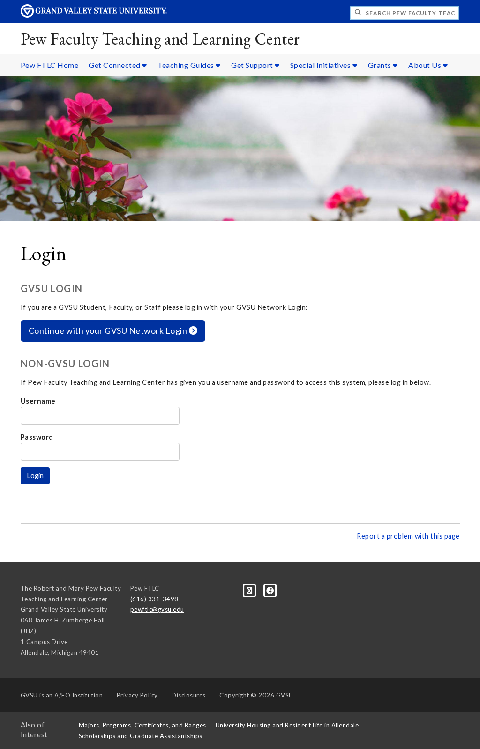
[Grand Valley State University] (94, 15)
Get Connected (115, 64)
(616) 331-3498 (154, 599)
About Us (425, 64)
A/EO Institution (62, 695)
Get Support (253, 64)
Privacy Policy (137, 695)
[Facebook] (270, 589)
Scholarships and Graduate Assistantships (140, 736)
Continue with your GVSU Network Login (109, 330)
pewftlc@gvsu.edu (157, 609)
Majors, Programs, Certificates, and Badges (142, 725)
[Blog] (250, 589)
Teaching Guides (187, 64)
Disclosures (189, 695)
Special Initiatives (321, 64)
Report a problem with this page (408, 536)
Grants (380, 64)
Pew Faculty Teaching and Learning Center (160, 38)
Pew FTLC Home (50, 64)
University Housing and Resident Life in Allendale (287, 725)
